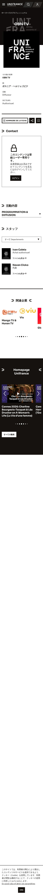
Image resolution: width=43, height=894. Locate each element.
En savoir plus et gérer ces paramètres (18, 883)
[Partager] (32, 120)
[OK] (21, 890)
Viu (22, 317)
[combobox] (21, 239)
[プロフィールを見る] (37, 4)
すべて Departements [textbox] (14, 239)
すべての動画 (9, 434)
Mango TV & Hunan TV (9, 322)
